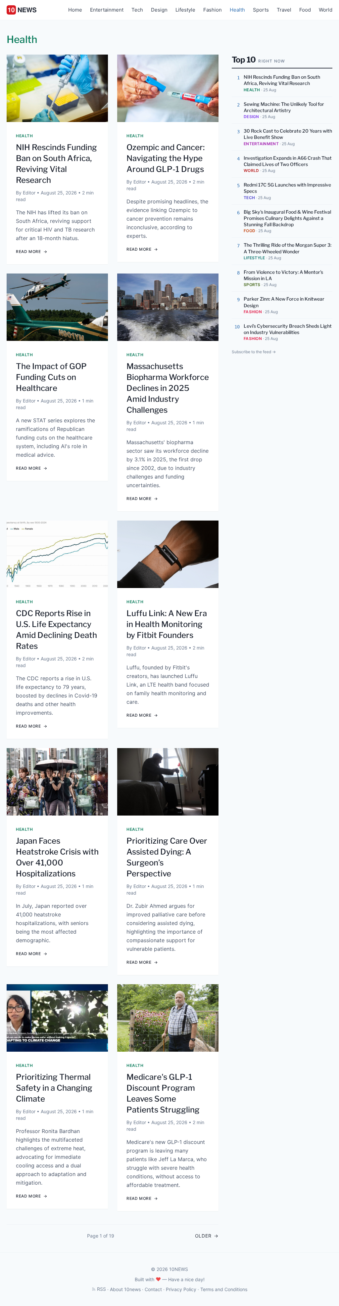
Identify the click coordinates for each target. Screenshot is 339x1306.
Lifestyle (185, 10)
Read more (31, 251)
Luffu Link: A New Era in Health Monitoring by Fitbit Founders (166, 624)
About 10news (125, 1289)
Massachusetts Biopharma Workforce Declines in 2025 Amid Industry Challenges (167, 388)
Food (305, 10)
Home (75, 10)
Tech (137, 10)
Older (206, 1236)
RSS (101, 1289)
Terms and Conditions (223, 1289)
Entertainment (106, 10)
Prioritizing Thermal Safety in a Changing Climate (54, 1088)
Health (237, 10)
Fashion (212, 10)
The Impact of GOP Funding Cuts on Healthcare (51, 377)
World (325, 10)
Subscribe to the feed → (254, 351)
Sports (261, 10)
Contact (153, 1289)
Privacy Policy (181, 1289)
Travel (284, 10)
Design (159, 10)
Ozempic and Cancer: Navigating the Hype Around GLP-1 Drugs (165, 158)
